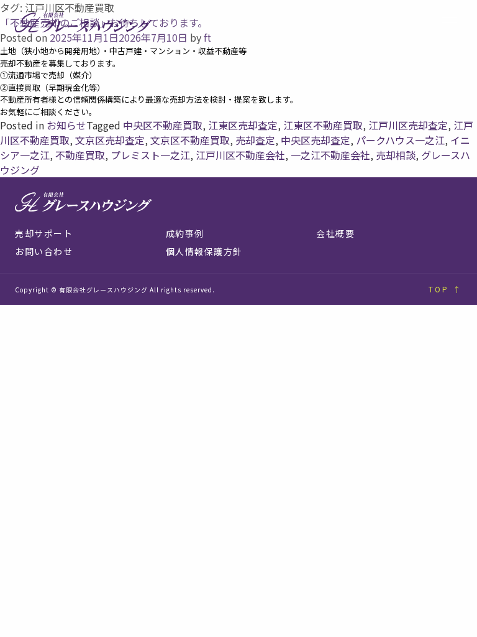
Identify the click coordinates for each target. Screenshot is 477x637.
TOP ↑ (445, 289)
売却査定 (255, 140)
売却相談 (396, 154)
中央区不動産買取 (162, 125)
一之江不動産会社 (330, 154)
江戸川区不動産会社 (240, 154)
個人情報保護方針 (204, 251)
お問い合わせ (44, 251)
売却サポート (44, 233)
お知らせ (66, 125)
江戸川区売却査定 (408, 125)
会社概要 (335, 233)
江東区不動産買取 (323, 125)
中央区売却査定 (315, 140)
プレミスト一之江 (150, 154)
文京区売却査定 (110, 140)
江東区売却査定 (243, 125)
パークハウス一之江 (400, 140)
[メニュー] (449, 22)
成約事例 (185, 233)
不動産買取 (80, 154)
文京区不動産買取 (190, 140)
